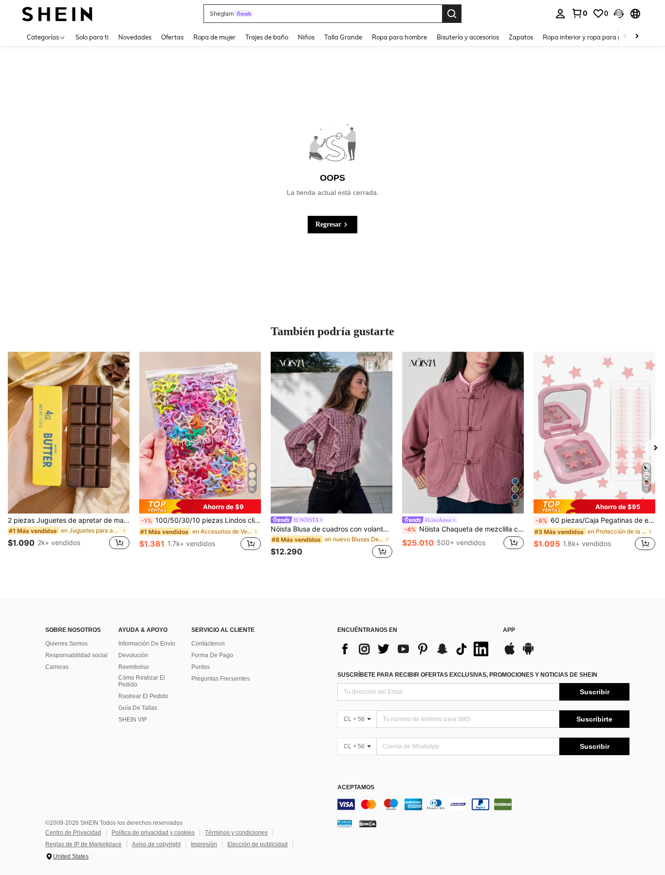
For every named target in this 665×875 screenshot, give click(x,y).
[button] (619, 13)
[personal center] (560, 13)
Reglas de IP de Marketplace (83, 844)
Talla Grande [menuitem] (343, 37)
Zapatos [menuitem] (521, 37)
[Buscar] (452, 13)
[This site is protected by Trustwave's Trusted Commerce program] (344, 823)
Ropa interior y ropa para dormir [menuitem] (590, 37)
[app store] (510, 653)
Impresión (204, 844)
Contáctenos (208, 643)
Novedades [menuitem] (134, 37)
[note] (200, 506)
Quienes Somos (66, 643)
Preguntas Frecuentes (220, 678)
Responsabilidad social (76, 655)
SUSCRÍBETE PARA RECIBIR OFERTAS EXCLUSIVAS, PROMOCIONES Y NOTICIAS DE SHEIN (467, 674)
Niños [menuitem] (306, 37)
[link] (579, 13)
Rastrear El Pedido (143, 696)
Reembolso (133, 667)
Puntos (200, 667)
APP (509, 630)
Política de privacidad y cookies (153, 832)
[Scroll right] (636, 36)
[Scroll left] (625, 36)
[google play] (528, 653)
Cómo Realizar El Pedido (141, 681)
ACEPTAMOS (355, 787)
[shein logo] (57, 13)
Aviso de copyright (156, 844)
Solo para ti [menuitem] (92, 37)
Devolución (133, 655)
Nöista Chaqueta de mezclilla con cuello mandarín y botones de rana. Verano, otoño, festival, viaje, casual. (464, 529)
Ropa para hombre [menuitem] (399, 37)
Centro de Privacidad (73, 832)
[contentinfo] (483, 804)
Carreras (57, 667)
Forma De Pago (212, 655)
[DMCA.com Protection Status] (367, 823)
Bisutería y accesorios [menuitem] (468, 37)
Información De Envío (146, 643)
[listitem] (68, 457)
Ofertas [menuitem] (172, 37)
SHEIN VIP (132, 719)
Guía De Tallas (137, 707)
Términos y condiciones (236, 832)
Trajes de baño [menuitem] (266, 37)
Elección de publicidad (257, 844)
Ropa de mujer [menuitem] (214, 37)
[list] (415, 649)
